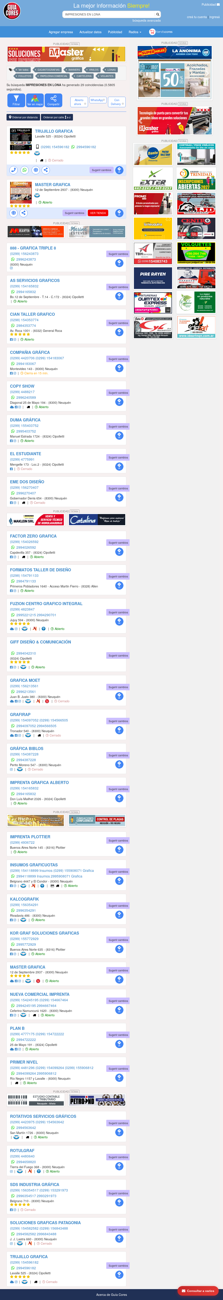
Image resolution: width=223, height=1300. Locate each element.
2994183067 (26, 363)
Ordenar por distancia (24, 117)
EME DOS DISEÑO (27, 482)
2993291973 (46, 1195)
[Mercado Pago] (38, 153)
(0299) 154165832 (24, 286)
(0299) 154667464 (53, 999)
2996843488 (46, 1233)
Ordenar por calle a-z (57, 117)
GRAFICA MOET (25, 680)
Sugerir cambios (101, 170)
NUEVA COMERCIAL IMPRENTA (39, 994)
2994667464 (46, 1005)
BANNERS (74, 69)
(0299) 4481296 (22, 1067)
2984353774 (26, 325)
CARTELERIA (84, 76)
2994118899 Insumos (33, 876)
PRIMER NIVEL (24, 1062)
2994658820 (26, 1161)
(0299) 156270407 (24, 487)
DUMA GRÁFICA (25, 420)
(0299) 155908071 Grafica (73, 870)
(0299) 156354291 (24, 904)
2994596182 (86, 146)
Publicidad (209, 4)
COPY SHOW (22, 386)
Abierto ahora (78, 102)
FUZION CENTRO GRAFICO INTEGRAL (46, 603)
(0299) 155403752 (24, 425)
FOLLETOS (25, 76)
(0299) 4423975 (22, 1121)
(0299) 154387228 (24, 754)
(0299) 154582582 (24, 1228)
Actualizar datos (90, 32)
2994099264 (26, 1073)
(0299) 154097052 (24, 720)
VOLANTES (107, 76)
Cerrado (57, 160)
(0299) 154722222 (49, 1033)
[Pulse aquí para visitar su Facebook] (12, 339)
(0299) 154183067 (49, 357)
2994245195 (26, 1005)
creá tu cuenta (197, 17)
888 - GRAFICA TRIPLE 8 (33, 248)
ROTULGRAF (22, 1150)
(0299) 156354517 (24, 1190)
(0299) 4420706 (22, 357)
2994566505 (46, 725)
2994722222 (26, 1039)
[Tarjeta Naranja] (35, 628)
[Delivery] (42, 160)
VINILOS (93, 69)
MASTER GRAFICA (52, 184)
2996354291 (26, 910)
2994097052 (26, 725)
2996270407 (26, 493)
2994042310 (26, 653)
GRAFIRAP (20, 714)
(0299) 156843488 (53, 1228)
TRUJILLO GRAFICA (54, 131)
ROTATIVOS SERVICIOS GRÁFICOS (43, 1116)
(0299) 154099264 (50, 1067)
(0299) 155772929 (24, 938)
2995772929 (26, 944)
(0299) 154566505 (53, 720)
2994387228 (26, 759)
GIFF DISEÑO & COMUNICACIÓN (40, 642)
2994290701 (46, 614)
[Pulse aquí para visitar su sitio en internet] (12, 407)
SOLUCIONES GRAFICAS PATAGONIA (45, 1222)
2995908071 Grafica (66, 876)
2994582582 (26, 1233)
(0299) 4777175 (22, 1033)
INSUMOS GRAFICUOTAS (34, 865)
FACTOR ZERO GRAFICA (33, 536)
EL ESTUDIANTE (25, 454)
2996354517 (26, 1195)
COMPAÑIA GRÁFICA (30, 352)
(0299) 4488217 (22, 391)
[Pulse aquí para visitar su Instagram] (11, 268)
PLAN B (17, 1028)
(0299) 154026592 (24, 541)
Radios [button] (134, 32)
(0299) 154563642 (49, 1121)
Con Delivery (116, 102)
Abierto (47, 202)
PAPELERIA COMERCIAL (54, 76)
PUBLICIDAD (65, 44)
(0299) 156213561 (24, 685)
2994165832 (26, 291)
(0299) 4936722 (22, 842)
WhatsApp (97, 100)
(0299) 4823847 (22, 609)
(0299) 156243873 (24, 253)
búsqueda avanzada (147, 20)
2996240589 (26, 397)
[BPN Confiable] (44, 628)
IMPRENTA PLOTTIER (30, 837)
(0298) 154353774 (24, 319)
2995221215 (26, 614)
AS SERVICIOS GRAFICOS (35, 280)
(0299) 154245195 (24, 999)
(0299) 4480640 (22, 1156)
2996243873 (26, 259)
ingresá (214, 17)
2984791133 (26, 581)
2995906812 (46, 1073)
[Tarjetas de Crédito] (53, 885)
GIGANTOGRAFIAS (48, 69)
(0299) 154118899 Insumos (31, 870)
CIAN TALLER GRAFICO (32, 314)
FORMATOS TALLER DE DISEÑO (40, 570)
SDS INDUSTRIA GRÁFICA (34, 1184)
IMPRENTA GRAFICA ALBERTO (39, 782)
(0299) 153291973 (53, 1190)
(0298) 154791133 (24, 575)
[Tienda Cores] (48, 701)
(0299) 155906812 (79, 1067)
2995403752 (26, 431)
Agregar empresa (61, 32)
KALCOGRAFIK (24, 899)
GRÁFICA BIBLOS (26, 748)
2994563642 (26, 1127)
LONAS (112, 69)
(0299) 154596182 (55, 146)
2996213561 (26, 691)
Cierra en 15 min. (36, 373)
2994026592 (26, 547)
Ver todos (24, 69)
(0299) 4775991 (22, 459)
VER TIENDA (98, 213)
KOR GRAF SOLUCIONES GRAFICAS (44, 933)
